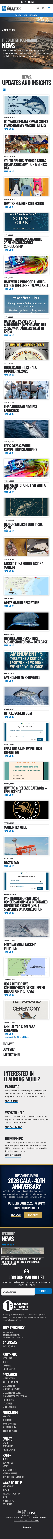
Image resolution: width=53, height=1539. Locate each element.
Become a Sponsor (11, 1493)
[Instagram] (32, 2)
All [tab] (5, 89)
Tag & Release (9, 1385)
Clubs (5, 1362)
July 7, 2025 (8, 235)
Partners (12, 1087)
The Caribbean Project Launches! (20, 408)
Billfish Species (10, 1430)
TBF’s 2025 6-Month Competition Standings (20, 447)
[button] (50, 1255)
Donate (6, 1490)
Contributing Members (13, 1477)
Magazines (7, 1416)
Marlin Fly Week (15, 827)
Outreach (7, 1420)
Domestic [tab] (9, 1049)
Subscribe (43, 1291)
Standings (7, 1403)
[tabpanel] (26, 566)
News (5, 1459)
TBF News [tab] (8, 1043)
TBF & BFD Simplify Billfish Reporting (23, 750)
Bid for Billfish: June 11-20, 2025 (23, 525)
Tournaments (9, 1369)
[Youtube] (29, 2)
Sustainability (9, 1427)
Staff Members (9, 1469)
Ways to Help (14, 1113)
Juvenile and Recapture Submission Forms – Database (25, 639)
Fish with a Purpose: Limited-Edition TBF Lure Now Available (26, 283)
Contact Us (8, 1462)
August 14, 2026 (7, 1256)
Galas (5, 1442)
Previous (8, 1037)
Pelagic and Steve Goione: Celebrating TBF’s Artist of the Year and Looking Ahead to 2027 (21, 1261)
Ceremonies (8, 1446)
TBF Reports (8, 1400)
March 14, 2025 (10, 894)
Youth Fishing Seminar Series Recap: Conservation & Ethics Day (25, 164)
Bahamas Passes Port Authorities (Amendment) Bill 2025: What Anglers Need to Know (25, 326)
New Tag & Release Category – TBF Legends (25, 789)
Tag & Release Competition (15, 1396)
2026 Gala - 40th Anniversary (26, 15)
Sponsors (7, 1358)
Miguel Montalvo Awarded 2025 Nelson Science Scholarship (23, 242)
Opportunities (9, 1423)
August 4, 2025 (9, 117)
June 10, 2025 (9, 403)
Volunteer (7, 1504)
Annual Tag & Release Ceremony (19, 1028)
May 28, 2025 (9, 598)
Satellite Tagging (11, 1382)
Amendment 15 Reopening (21, 677)
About (5, 1466)
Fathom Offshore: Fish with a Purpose (25, 486)
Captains (7, 1365)
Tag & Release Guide (12, 1392)
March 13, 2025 (9, 941)
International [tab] (11, 1054)
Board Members (10, 1473)
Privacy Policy (26, 1527)
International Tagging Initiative (20, 946)
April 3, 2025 (9, 745)
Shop (5, 1497)
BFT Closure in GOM (18, 713)
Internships (14, 1138)
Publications (9, 1378)
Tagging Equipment (11, 1389)
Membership (8, 1486)
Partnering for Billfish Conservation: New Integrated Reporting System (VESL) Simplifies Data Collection (26, 903)
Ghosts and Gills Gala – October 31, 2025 (21, 369)
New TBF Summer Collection (24, 203)
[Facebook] (22, 2)
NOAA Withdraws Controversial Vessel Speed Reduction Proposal (24, 987)
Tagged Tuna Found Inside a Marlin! (23, 565)
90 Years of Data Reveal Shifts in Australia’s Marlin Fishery (26, 123)
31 (23, 1037)
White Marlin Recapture (21, 602)
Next (26, 1037)
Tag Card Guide (9, 1407)
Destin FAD (11, 862)
